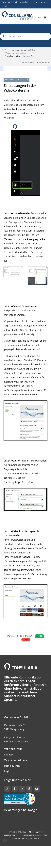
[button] (5, 841)
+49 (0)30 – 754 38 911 (16, 741)
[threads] (29, 789)
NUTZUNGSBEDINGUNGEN (34, 835)
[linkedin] (22, 789)
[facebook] (15, 789)
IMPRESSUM (34, 831)
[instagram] (7, 789)
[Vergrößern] (19, 271)
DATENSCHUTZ (11, 835)
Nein (26, 639)
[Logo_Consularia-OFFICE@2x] (17, 12)
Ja (39, 636)
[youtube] (37, 789)
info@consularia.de (14, 737)
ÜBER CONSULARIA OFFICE (26, 838)
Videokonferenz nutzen (16, 80)
